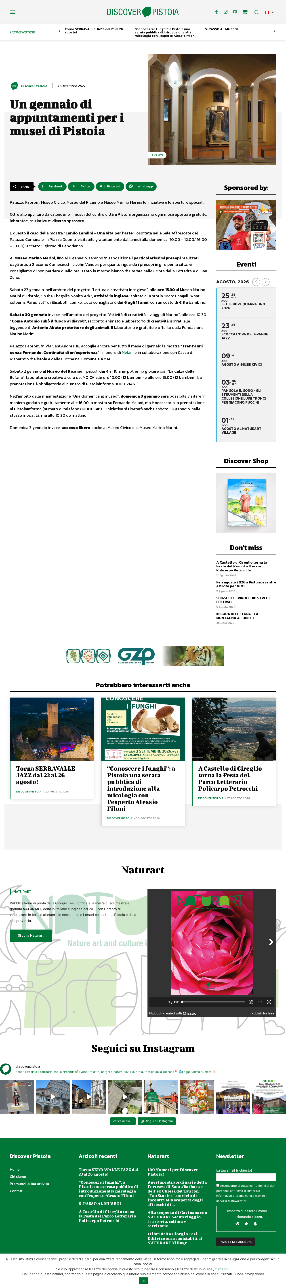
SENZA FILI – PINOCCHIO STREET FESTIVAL (243, 600)
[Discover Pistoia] (15, 86)
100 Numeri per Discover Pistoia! (172, 1171)
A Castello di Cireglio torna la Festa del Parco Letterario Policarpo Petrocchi (241, 566)
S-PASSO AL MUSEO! (221, 28)
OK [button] (144, 1281)
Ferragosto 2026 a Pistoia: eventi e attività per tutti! (246, 584)
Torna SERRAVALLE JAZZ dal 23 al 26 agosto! (94, 30)
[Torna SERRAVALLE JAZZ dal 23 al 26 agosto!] (52, 729)
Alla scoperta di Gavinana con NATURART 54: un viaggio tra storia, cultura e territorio (177, 1219)
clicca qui (222, 1269)
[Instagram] (225, 12)
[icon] (244, 12)
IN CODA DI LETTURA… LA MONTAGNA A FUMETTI (237, 615)
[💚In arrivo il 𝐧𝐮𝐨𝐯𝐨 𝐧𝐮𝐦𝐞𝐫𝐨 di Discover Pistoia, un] (17, 1097)
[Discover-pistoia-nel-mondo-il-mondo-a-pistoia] (143, 12)
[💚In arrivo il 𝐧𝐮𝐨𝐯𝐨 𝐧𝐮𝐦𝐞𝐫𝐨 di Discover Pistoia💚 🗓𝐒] (197, 1097)
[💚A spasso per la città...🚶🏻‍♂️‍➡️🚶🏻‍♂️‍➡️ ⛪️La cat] (89, 1097)
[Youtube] (234, 12)
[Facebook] (216, 12)
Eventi (157, 155)
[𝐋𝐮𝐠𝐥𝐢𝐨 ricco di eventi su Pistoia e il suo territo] (161, 1097)
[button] (269, 12)
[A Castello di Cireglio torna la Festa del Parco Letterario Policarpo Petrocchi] (234, 729)
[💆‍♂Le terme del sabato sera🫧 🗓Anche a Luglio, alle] (233, 1097)
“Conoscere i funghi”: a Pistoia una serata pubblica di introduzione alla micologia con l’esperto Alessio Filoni (165, 32)
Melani (128, 352)
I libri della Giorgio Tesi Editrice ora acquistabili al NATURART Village (174, 1238)
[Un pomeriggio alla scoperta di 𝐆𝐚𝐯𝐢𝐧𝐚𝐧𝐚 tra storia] (269, 1097)
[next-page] (274, 31)
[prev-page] (59, 31)
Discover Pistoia (34, 86)
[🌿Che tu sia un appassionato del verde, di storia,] (125, 1097)
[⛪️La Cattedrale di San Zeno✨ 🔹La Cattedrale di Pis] (53, 1097)
